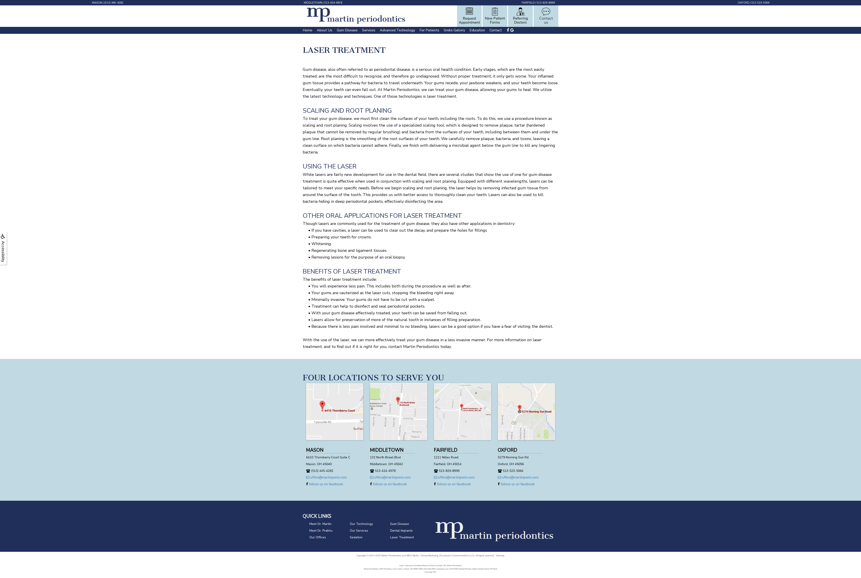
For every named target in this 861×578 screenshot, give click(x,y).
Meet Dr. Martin (320, 524)
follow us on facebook (325, 484)
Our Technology (361, 524)
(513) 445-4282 (113, 2)
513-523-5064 (760, 2)
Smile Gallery (454, 30)
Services (368, 30)
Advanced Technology (397, 30)
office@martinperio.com (328, 477)
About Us (324, 30)
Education (477, 30)
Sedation (356, 537)
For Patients (429, 30)
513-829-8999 (546, 2)
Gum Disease (347, 30)
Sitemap (500, 555)
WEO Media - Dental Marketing (422, 555)
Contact (495, 30)
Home (307, 30)
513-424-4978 (333, 2)
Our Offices (317, 537)
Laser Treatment (402, 537)
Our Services (359, 530)
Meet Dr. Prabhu (321, 530)
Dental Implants (401, 530)
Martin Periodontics (391, 555)
